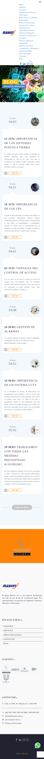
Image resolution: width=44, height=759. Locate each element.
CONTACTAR (9, 639)
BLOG (5, 643)
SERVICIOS (8, 631)
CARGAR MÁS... (22, 507)
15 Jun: (20, 143)
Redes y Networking (26, 23)
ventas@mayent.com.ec (14, 716)
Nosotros (22, 7)
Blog (21, 59)
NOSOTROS (8, 626)
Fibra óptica (23, 15)
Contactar (22, 56)
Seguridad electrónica (27, 30)
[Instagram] (28, 64)
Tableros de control (26, 46)
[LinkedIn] (24, 64)
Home (21, 5)
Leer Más (15, 173)
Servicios (22, 10)
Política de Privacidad (13, 723)
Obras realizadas (25, 53)
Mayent (25, 754)
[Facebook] (20, 64)
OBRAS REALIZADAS (12, 635)
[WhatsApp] (31, 64)
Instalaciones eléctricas (27, 12)
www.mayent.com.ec (13, 720)
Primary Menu (40, 1)
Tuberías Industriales (26, 33)
